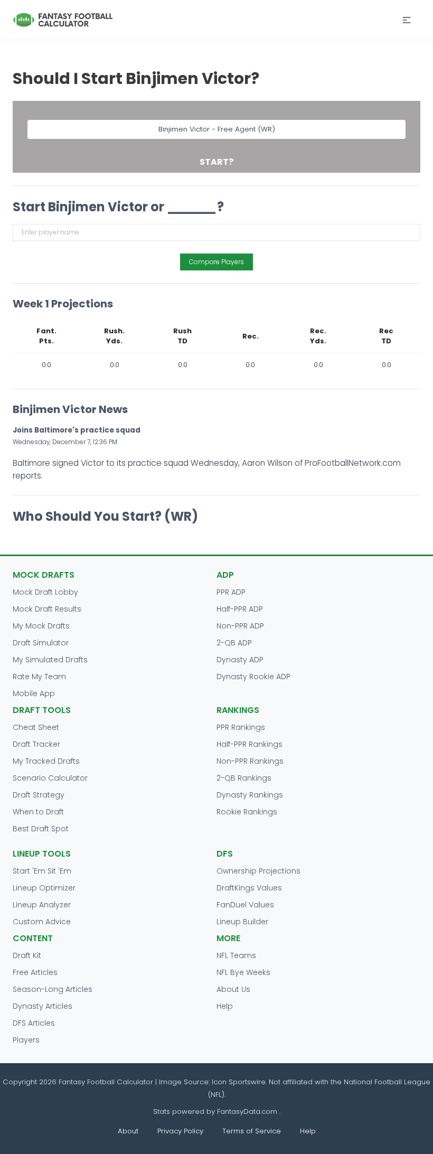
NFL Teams (236, 955)
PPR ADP (231, 592)
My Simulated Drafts (50, 659)
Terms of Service (251, 1131)
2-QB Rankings (243, 778)
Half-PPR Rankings (249, 744)
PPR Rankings (240, 727)
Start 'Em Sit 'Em (42, 871)
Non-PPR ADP (240, 626)
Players (26, 1040)
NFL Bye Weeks (243, 972)
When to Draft (38, 811)
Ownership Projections (258, 871)
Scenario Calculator (50, 778)
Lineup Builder (242, 921)
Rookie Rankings (246, 811)
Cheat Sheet (36, 727)
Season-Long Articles (52, 989)
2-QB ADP (234, 642)
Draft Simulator (41, 642)
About (128, 1131)
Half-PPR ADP (239, 609)
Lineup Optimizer (44, 888)
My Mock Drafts (41, 626)
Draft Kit (27, 955)
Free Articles (35, 972)
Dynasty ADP (239, 659)
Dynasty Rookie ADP (253, 676)
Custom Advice (42, 921)
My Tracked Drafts (46, 761)
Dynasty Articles (42, 1006)
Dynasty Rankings (249, 795)
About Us (233, 989)
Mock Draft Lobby (45, 592)
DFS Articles (34, 1023)
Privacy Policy (180, 1131)
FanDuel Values (245, 904)
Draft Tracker (36, 744)
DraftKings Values (249, 888)
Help (224, 1006)
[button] (406, 20)
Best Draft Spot (41, 828)
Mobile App (34, 693)
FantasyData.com (248, 1111)
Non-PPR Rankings (250, 761)
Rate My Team (39, 676)
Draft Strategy (38, 795)
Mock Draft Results (47, 609)
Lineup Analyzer (42, 904)
